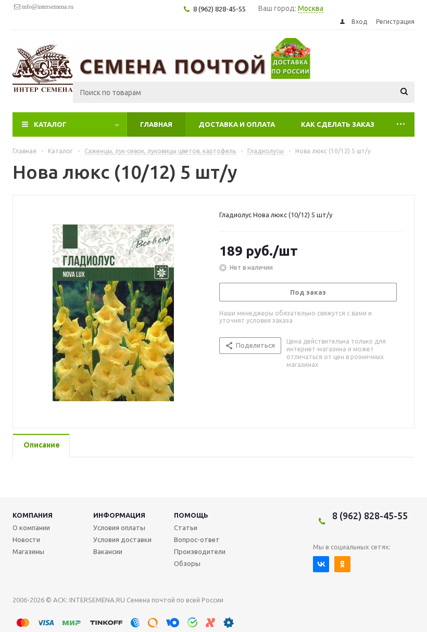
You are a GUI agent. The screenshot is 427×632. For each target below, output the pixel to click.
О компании (31, 527)
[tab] (41, 445)
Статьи (185, 527)
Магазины (28, 551)
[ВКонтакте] (321, 564)
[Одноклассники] (342, 564)
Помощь (191, 515)
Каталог (50, 124)
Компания (32, 515)
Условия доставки (122, 539)
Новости (26, 539)
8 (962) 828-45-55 (370, 515)
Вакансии (107, 551)
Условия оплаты (119, 527)
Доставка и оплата (236, 124)
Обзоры (187, 563)
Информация (119, 515)
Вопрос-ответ (197, 539)
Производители (199, 551)
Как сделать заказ (337, 124)
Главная (156, 124)
